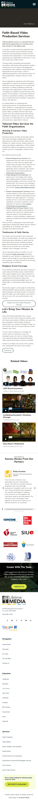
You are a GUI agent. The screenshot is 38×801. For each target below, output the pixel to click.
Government (6, 712)
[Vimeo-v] (21, 620)
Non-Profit (5, 693)
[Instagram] (17, 620)
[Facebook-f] (7, 620)
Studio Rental (6, 644)
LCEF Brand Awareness (13, 388)
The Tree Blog (6, 658)
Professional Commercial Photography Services (16, 761)
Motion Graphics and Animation (12, 747)
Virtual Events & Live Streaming (12, 756)
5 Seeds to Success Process (22, 92)
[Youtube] (26, 620)
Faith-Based (6, 688)
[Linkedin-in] (30, 620)
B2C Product (6, 707)
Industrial (5, 721)
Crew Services (6, 765)
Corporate (5, 698)
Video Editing (6, 742)
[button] (34, 4)
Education (5, 684)
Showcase (5, 649)
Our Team (5, 654)
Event (4, 717)
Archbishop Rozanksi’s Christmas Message (17, 416)
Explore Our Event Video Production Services (19, 304)
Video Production (7, 737)
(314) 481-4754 (7, 614)
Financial (5, 702)
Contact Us (8, 350)
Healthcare (5, 679)
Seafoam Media (24, 798)
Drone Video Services (8, 770)
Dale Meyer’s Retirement (13, 444)
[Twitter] (12, 620)
